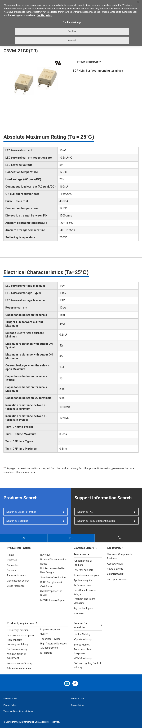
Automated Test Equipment (83, 651)
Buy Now (45, 554)
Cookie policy (44, 15)
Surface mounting (17, 649)
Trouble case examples (86, 575)
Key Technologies (83, 608)
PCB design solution (18, 630)
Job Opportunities (117, 579)
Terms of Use (77, 698)
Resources (80, 554)
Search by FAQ (85, 511)
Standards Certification (53, 577)
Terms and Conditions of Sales (18, 711)
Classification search (18, 580)
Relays (10, 554)
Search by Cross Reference (21, 511)
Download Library (84, 548)
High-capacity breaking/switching (17, 642)
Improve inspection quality (50, 631)
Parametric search (17, 575)
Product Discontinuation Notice (53, 561)
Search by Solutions (17, 520)
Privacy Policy (10, 705)
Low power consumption (20, 635)
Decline (72, 31)
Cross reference (16, 585)
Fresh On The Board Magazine (84, 600)
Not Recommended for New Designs (52, 570)
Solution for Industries (80, 625)
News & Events (115, 568)
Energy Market (82, 644)
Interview (79, 613)
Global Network (115, 574)
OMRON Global (10, 698)
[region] (71, 23)
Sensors (11, 570)
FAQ (23, 538)
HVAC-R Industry (83, 658)
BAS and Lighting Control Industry (87, 665)
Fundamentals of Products (83, 562)
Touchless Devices (50, 639)
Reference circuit (83, 585)
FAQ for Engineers (83, 570)
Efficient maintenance (19, 668)
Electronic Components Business (119, 556)
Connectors (13, 565)
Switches (12, 560)
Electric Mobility (82, 634)
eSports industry (83, 639)
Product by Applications (20, 623)
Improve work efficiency (20, 663)
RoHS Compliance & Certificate (51, 584)
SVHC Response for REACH (51, 593)
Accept (72, 40)
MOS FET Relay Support (53, 600)
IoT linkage (46, 652)
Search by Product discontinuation (96, 520)
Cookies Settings (72, 22)
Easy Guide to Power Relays (85, 592)
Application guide (83, 580)
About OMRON (115, 563)
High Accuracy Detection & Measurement (53, 645)
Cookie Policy (77, 705)
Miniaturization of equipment (16, 655)
